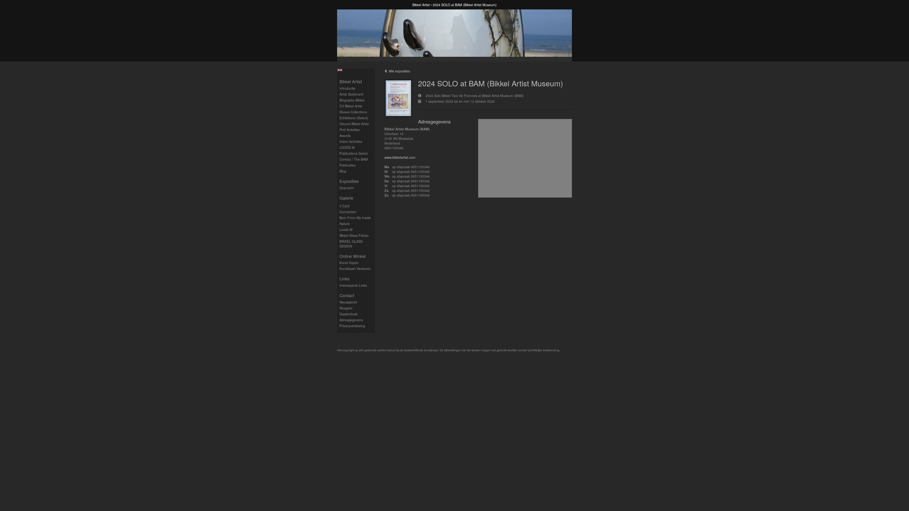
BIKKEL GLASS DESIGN (351, 243)
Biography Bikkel (351, 100)
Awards (345, 135)
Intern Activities (350, 141)
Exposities (349, 181)
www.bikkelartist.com (399, 157)
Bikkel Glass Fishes (354, 235)
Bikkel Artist (421, 4)
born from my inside (355, 217)
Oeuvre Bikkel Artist (354, 123)
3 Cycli (344, 205)
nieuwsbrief (348, 302)
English (340, 70)
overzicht (346, 187)
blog (342, 171)
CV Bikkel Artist (350, 106)
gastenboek (348, 314)
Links (344, 279)
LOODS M (347, 147)
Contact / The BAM (353, 159)
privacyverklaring (352, 325)
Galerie (346, 198)
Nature (344, 223)
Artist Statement (351, 94)
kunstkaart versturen (355, 268)
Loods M (345, 229)
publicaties (347, 165)
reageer (345, 308)
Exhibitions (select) (353, 117)
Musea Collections (353, 112)
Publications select (353, 153)
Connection (347, 211)
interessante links (353, 285)
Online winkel (352, 256)
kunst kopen (349, 262)
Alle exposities (399, 71)
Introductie (347, 88)
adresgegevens (351, 319)
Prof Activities (349, 129)
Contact (346, 295)
